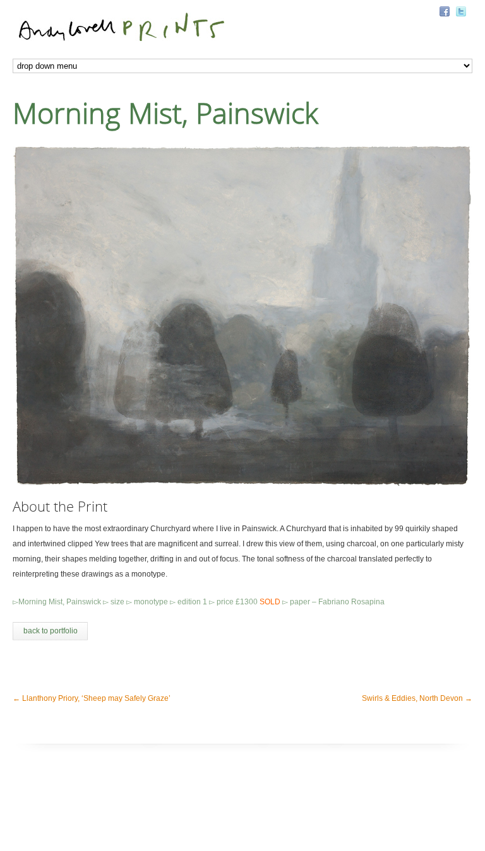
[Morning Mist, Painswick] (242, 316)
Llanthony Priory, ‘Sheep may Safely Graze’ (92, 698)
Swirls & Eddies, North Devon (417, 698)
